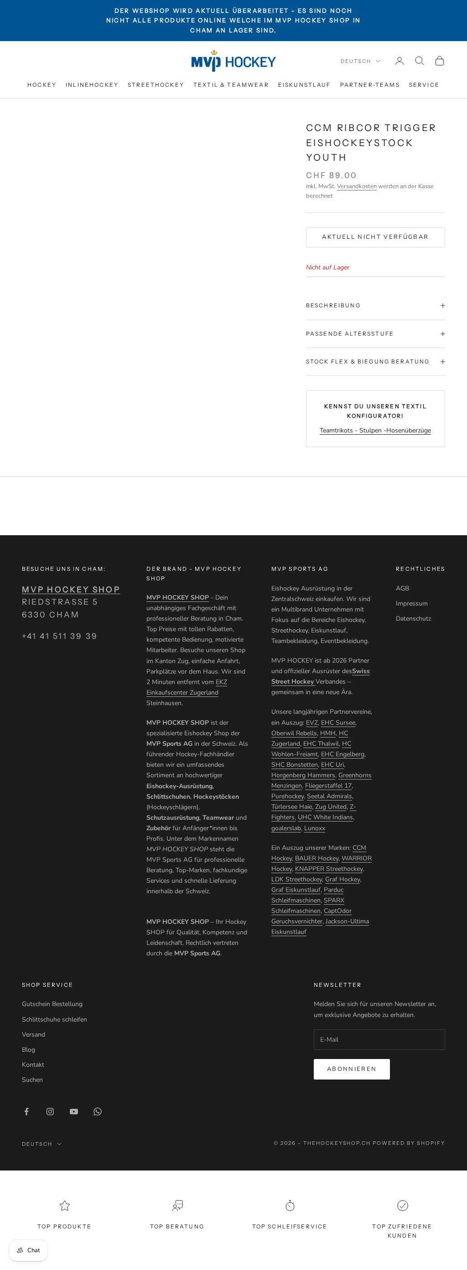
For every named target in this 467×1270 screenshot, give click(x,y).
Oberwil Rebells (294, 733)
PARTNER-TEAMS (370, 84)
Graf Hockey (342, 879)
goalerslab (286, 828)
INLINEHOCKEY (92, 84)
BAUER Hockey (316, 858)
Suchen (32, 1079)
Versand (33, 1034)
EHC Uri (332, 764)
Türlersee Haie (291, 806)
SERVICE (424, 84)
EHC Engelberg (342, 754)
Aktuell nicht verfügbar (375, 237)
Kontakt (33, 1064)
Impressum (412, 603)
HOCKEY (42, 84)
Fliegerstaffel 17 (328, 785)
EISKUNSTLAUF (304, 84)
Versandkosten (357, 186)
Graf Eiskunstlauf (296, 889)
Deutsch (356, 61)
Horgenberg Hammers (303, 775)
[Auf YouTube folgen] (73, 1111)
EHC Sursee (338, 722)
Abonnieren (352, 1069)
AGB (402, 588)
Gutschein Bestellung (52, 1004)
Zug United (331, 806)
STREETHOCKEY (156, 84)
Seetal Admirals (329, 796)
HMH (328, 733)
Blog (28, 1049)
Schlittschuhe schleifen (54, 1019)
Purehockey (287, 796)
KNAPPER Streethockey (329, 868)
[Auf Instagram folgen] (50, 1111)
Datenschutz (413, 618)
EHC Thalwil (321, 743)
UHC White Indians (325, 817)
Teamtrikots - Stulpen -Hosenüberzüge (375, 430)
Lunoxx (314, 828)
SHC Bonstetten (294, 764)
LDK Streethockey (296, 879)
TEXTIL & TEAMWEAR (231, 84)
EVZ (312, 722)
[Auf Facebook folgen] (26, 1111)
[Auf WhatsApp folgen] (97, 1111)
